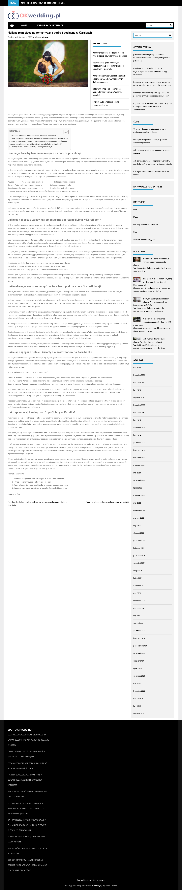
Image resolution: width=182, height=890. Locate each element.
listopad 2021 (139, 548)
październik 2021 (140, 555)
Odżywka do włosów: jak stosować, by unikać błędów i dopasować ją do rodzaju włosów (28, 740)
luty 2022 (137, 525)
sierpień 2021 (138, 571)
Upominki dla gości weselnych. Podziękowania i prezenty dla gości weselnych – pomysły (108, 66)
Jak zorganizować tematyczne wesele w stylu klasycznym (27, 794)
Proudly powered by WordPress (78, 885)
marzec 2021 (138, 608)
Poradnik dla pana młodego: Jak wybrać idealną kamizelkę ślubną (27, 765)
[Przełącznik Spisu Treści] (64, 131)
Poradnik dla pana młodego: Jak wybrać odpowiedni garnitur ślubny (151, 262)
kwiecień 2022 (139, 510)
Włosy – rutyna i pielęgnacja (145, 239)
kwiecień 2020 (139, 691)
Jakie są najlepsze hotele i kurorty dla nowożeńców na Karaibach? (36, 144)
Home (24, 25)
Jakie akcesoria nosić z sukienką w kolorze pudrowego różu (41, 485)
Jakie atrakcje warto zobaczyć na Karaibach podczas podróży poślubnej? (39, 141)
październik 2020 (140, 646)
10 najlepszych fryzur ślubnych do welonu (32, 482)
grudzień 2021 (139, 540)
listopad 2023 (139, 450)
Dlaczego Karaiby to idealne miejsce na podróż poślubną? (33, 136)
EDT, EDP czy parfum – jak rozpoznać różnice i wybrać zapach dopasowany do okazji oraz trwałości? (27, 865)
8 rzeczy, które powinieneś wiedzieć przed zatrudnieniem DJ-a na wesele (152, 322)
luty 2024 (137, 435)
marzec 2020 (138, 698)
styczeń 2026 (138, 398)
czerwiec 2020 (139, 676)
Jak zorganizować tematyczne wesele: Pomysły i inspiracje (40, 488)
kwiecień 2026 (139, 375)
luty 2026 (137, 390)
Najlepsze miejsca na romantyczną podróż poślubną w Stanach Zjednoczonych (152, 282)
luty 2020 (137, 706)
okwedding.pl (42, 37)
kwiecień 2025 (139, 405)
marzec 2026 (138, 382)
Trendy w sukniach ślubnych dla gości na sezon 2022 (107, 502)
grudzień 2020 (139, 631)
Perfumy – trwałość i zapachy (145, 224)
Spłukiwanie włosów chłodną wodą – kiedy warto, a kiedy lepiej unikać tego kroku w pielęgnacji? (26, 808)
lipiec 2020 (137, 668)
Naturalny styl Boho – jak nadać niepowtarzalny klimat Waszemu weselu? (107, 92)
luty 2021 (137, 616)
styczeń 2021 (138, 623)
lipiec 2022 (137, 488)
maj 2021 (137, 593)
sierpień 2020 (138, 661)
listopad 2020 (139, 638)
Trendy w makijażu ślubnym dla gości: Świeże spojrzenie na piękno (26, 754)
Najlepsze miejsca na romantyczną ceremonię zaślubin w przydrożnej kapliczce (25, 780)
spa (45, 173)
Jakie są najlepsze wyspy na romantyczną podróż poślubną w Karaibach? (39, 138)
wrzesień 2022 (139, 480)
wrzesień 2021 (139, 563)
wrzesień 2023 (139, 458)
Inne (135, 209)
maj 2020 (137, 683)
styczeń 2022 (138, 533)
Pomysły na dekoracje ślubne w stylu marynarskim (26, 839)
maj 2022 (137, 503)
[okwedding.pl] (12, 25)
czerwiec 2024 (139, 428)
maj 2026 (137, 367)
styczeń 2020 (138, 713)
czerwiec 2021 (139, 586)
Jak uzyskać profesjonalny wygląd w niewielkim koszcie (39, 479)
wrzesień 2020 (139, 653)
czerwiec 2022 (139, 495)
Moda (135, 217)
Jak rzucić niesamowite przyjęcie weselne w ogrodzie (28, 851)
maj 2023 (137, 473)
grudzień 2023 (139, 443)
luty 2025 (137, 420)
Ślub (18, 494)
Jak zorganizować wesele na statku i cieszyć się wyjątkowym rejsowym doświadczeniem (109, 79)
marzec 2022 (138, 518)
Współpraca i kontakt (50, 25)
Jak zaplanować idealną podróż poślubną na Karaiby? (31, 147)
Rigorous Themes (110, 885)
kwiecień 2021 (139, 601)
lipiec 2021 (137, 578)
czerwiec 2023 (139, 465)
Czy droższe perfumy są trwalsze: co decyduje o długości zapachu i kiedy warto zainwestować (152, 106)
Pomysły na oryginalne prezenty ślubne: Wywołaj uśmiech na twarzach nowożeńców (151, 302)
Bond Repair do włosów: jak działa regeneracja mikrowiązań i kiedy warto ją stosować (60, 3)
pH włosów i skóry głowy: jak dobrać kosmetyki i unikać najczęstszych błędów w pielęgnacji (151, 58)
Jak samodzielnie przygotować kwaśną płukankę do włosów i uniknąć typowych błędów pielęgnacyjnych (27, 825)
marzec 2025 (138, 413)
